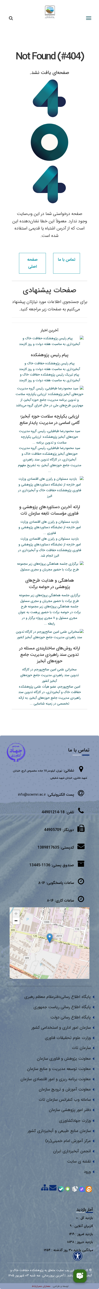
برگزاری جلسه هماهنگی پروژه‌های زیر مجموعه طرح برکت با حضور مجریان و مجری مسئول (49, 598)
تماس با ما (66, 259)
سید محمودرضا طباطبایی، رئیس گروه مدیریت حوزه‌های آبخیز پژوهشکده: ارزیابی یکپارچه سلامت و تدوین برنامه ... (49, 436)
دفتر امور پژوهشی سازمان (70, 1110)
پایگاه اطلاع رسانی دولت (70, 1017)
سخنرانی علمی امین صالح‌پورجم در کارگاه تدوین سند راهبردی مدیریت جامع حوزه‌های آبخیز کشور (49, 675)
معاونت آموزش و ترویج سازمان (65, 1089)
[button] (50, 938)
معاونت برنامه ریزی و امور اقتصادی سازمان (55, 1079)
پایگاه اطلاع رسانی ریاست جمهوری (62, 1007)
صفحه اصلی (32, 263)
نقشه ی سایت (79, 1161)
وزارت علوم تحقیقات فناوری (68, 1038)
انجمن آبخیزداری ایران (72, 1151)
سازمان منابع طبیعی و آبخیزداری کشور (59, 1131)
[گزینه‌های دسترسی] (77, 1256)
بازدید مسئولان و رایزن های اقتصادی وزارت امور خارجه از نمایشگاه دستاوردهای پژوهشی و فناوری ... (50, 527)
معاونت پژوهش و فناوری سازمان (64, 1058)
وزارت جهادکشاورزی (75, 1120)
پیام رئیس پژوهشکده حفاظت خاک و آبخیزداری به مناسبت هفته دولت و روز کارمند (49, 366)
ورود (87, 1172)
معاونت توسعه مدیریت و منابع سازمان (59, 1069)
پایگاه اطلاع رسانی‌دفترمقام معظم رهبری (57, 997)
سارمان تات (81, 1048)
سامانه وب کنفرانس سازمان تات (65, 1099)
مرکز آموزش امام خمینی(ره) (68, 1141)
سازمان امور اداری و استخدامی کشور (61, 1027)
